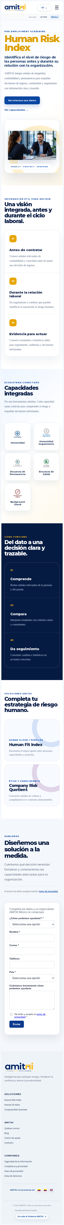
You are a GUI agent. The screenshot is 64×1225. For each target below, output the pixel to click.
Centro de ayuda (12, 1137)
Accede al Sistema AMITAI (32, 1216)
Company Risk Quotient (15, 1109)
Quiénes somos (12, 1128)
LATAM (43, 17)
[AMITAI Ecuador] (45, 1190)
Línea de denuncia (13, 1175)
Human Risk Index (13, 1100)
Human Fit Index (12, 1104)
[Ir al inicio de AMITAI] (15, 7)
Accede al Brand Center (26, 1210)
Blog (6, 1133)
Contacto (8, 1142)
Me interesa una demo (22, 100)
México (54, 17)
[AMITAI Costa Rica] (51, 1190)
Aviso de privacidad (48, 891)
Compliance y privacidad (16, 1166)
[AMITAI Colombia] (39, 1190)
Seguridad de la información (18, 1161)
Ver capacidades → (16, 109)
